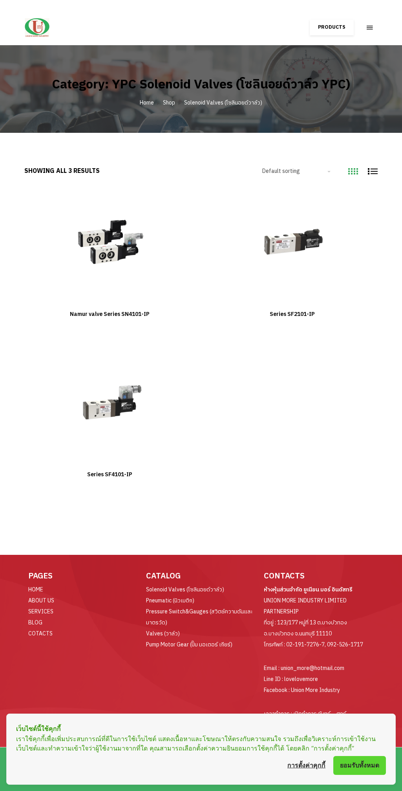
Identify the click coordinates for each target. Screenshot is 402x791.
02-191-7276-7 (305, 644)
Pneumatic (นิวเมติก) (170, 600)
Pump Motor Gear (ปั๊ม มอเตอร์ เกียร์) (189, 644)
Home (147, 102)
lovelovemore (301, 679)
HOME (35, 589)
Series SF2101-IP (292, 314)
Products (331, 27)
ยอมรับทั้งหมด (359, 765)
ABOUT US (41, 600)
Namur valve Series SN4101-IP (110, 314)
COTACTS (40, 633)
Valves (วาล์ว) (163, 633)
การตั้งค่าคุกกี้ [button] (306, 765)
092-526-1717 (345, 644)
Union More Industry (315, 690)
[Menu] (370, 27)
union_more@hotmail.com (312, 668)
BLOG (35, 622)
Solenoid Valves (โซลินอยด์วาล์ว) (223, 102)
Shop (169, 102)
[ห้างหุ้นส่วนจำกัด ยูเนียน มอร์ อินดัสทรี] (58, 24)
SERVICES (40, 611)
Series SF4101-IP (109, 474)
